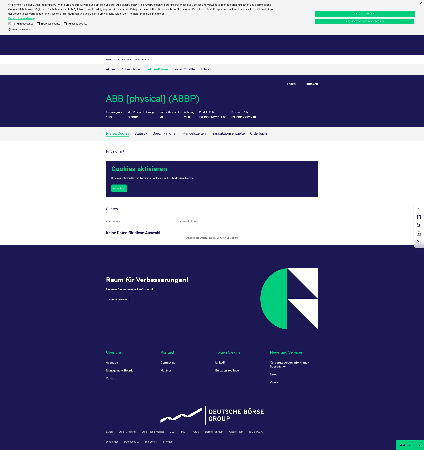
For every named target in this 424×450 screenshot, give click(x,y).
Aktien (129, 59)
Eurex (109, 59)
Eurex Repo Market (153, 431)
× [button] (421, 3)
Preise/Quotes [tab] (117, 133)
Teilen (291, 84)
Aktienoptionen (131, 69)
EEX (173, 431)
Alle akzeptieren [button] (365, 14)
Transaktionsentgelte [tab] (228, 133)
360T (184, 431)
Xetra (196, 431)
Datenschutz (131, 441)
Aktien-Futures (142, 59)
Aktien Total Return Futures (193, 69)
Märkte (119, 59)
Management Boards (119, 370)
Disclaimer (112, 441)
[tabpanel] (212, 193)
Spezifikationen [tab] (165, 133)
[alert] (212, 17)
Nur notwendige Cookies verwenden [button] (364, 21)
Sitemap (168, 441)
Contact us (168, 362)
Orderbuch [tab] (258, 133)
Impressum (151, 441)
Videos (274, 382)
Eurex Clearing (127, 431)
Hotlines (166, 370)
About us (112, 362)
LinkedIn (220, 362)
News (273, 374)
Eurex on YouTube (227, 370)
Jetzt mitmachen (117, 299)
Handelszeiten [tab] (194, 133)
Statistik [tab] (140, 133)
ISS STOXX (256, 431)
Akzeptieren (119, 188)
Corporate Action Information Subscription (289, 364)
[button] (9, 24)
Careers (111, 378)
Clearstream (236, 431)
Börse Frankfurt (214, 431)
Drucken (312, 84)
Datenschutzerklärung (21, 18)
